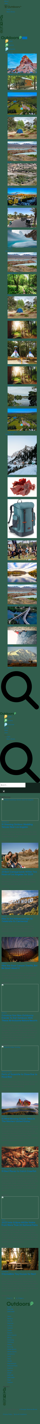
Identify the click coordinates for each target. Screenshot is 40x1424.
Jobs (6, 3)
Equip (10, 41)
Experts (10, 91)
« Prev (8, 1298)
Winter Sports (12, 432)
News (9, 162)
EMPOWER (10, 1311)
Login (8, 9)
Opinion (10, 187)
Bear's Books (11, 12)
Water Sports (12, 407)
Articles (8, 52)
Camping (11, 319)
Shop (6, 730)
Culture (10, 74)
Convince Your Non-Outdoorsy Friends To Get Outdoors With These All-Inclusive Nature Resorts (19, 1018)
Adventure (11, 476)
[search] (12, 785)
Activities (8, 251)
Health (10, 561)
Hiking (10, 365)
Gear (9, 539)
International (12, 583)
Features (11, 116)
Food (9, 498)
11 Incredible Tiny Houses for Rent (19, 1274)
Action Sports (12, 273)
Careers (10, 1382)
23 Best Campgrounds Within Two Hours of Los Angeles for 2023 (19, 873)
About (6, 1)
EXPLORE (10, 1309)
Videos (10, 249)
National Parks (13, 605)
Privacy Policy (7, 1414)
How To (10, 140)
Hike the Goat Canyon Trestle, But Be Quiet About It (19, 966)
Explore (11, 45)
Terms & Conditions (20, 1414)
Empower (11, 49)
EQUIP (9, 1307)
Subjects (8, 434)
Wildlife (10, 668)
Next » (22, 1298)
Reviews (10, 206)
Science (10, 625)
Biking (10, 295)
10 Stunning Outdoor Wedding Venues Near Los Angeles (17, 825)
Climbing (11, 340)
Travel (10, 228)
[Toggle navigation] (24, 38)
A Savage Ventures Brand (28, 1409)
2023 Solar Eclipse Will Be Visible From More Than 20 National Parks (20, 1223)
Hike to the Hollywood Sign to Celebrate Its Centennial (17, 919)
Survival (10, 645)
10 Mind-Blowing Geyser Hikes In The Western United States (18, 1119)
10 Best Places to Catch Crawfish (19, 1171)
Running (10, 385)
